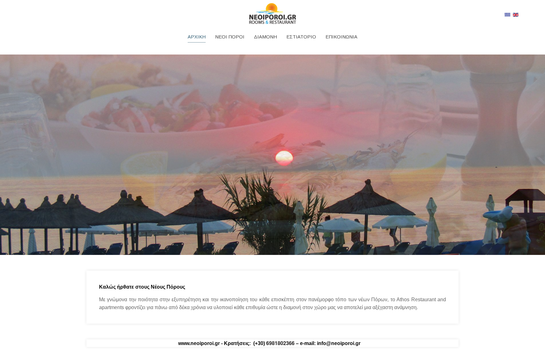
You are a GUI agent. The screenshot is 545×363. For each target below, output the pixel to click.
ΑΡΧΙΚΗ (197, 36)
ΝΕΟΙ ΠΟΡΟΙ (229, 36)
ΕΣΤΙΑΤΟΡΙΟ (301, 36)
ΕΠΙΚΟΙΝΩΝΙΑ (341, 36)
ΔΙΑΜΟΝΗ (265, 36)
